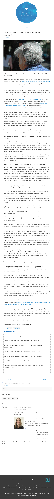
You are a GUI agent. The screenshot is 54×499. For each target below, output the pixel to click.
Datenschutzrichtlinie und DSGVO (34, 484)
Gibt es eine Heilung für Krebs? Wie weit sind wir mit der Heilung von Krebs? (23, 356)
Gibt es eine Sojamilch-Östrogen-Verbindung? (15, 372)
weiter (45, 379)
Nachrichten (6, 37)
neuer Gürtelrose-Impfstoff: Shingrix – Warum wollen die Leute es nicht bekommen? (25, 336)
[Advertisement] (27, 460)
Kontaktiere (46, 484)
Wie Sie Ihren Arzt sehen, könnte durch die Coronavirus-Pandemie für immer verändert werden (23, 346)
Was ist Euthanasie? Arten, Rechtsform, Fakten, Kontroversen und (20, 360)
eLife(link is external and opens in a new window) (30, 99)
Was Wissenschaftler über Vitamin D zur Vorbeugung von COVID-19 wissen (23, 351)
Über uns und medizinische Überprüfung (14, 484)
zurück (8, 379)
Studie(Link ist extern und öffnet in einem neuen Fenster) (36, 81)
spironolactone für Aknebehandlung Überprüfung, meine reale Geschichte (22, 340)
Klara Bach (7, 385)
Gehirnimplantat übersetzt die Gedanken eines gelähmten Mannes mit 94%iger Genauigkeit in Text (23, 366)
